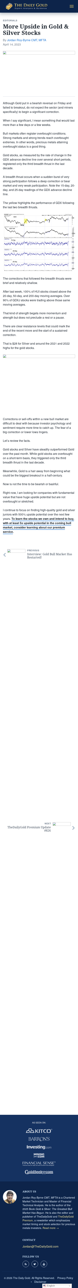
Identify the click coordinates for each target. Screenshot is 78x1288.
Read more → (51, 1228)
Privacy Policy (65, 1278)
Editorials (10, 20)
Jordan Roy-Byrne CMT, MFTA (26, 40)
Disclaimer (40, 1281)
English (50, 1285)
